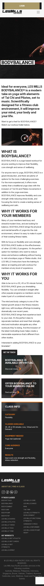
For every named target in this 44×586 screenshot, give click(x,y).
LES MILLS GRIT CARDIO (10, 541)
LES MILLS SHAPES (8, 519)
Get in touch (9, 352)
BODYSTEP (5, 516)
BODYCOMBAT (6, 506)
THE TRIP (26, 510)
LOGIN (22, 6)
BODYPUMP (5, 513)
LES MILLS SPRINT (8, 550)
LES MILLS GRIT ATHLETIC (11, 538)
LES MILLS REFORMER (31, 527)
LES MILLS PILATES (8, 522)
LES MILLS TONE (7, 531)
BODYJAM (5, 510)
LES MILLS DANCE (29, 503)
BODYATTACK (6, 500)
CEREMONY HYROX (30, 524)
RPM (25, 506)
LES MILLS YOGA (7, 528)
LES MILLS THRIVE (8, 525)
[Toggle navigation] (38, 12)
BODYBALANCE (7, 503)
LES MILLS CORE (29, 500)
